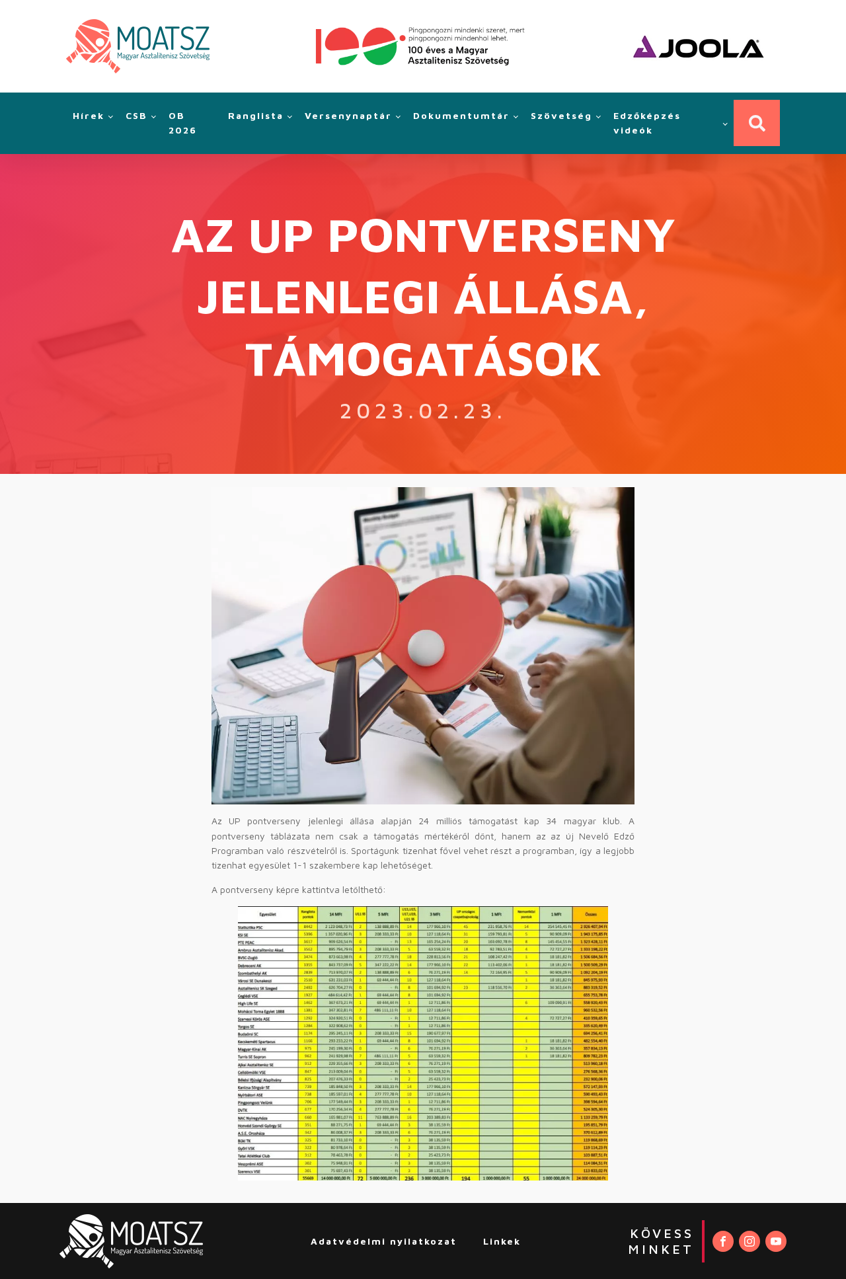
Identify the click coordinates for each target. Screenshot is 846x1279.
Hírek (88, 115)
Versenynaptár (348, 115)
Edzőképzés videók (647, 123)
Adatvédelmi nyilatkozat (384, 1241)
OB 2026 (183, 123)
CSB (136, 115)
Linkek (502, 1241)
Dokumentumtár (461, 115)
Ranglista (256, 115)
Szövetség (561, 115)
